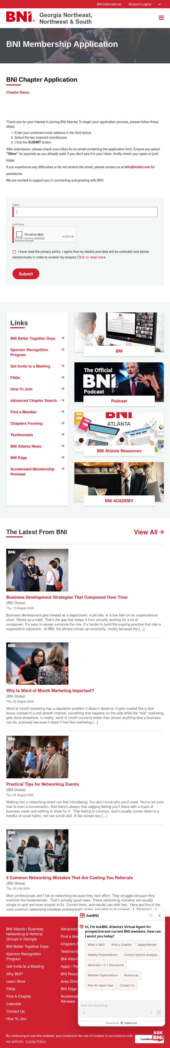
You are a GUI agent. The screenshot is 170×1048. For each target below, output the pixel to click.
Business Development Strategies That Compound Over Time (67, 597)
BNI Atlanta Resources (119, 451)
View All (146, 532)
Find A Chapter (18, 996)
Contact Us (15, 1011)
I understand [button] (150, 1039)
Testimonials (21, 434)
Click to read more (91, 256)
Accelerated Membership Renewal (32, 471)
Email (16, 205)
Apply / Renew (73, 966)
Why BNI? (14, 973)
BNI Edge (18, 457)
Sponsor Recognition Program (29, 352)
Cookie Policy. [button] (35, 1041)
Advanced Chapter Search (33, 400)
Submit (26, 274)
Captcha (18, 224)
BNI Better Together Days (32, 338)
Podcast (119, 401)
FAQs (15, 377)
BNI (119, 351)
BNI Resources (73, 973)
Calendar (13, 1003)
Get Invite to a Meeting (30, 366)
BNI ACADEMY (119, 500)
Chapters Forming (26, 423)
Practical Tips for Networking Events (42, 783)
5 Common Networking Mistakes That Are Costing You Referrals (69, 877)
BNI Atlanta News (25, 446)
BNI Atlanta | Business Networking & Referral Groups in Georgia (24, 933)
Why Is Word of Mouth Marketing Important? (50, 690)
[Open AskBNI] (158, 1036)
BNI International (109, 4)
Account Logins (140, 4)
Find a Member (23, 412)
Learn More (15, 981)
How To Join (21, 389)
